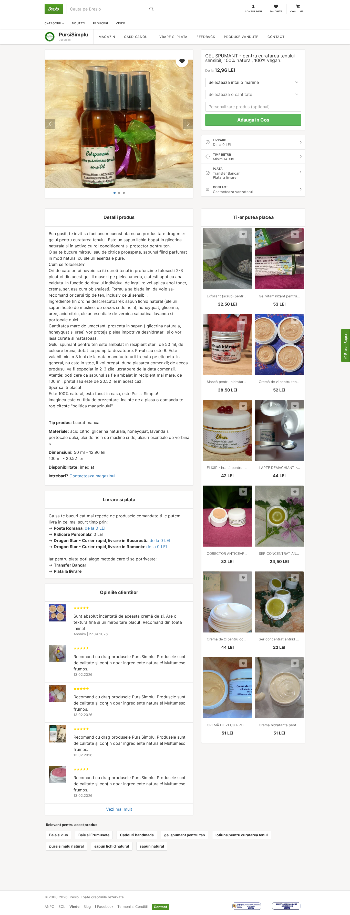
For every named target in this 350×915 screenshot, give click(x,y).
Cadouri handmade (137, 835)
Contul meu (253, 11)
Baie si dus (58, 835)
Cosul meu (297, 11)
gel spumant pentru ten (184, 835)
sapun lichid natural (111, 846)
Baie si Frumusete (93, 835)
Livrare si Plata (172, 37)
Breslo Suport (345, 344)
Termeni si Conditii (132, 906)
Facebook (104, 906)
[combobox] (253, 82)
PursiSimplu (73, 35)
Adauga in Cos (253, 120)
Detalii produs (119, 217)
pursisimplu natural (66, 846)
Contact (275, 37)
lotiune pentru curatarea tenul (241, 835)
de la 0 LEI (95, 528)
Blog (87, 906)
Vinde (74, 906)
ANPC (49, 906)
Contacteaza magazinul (92, 475)
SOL (61, 906)
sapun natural (152, 846)
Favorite (276, 11)
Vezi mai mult (119, 809)
